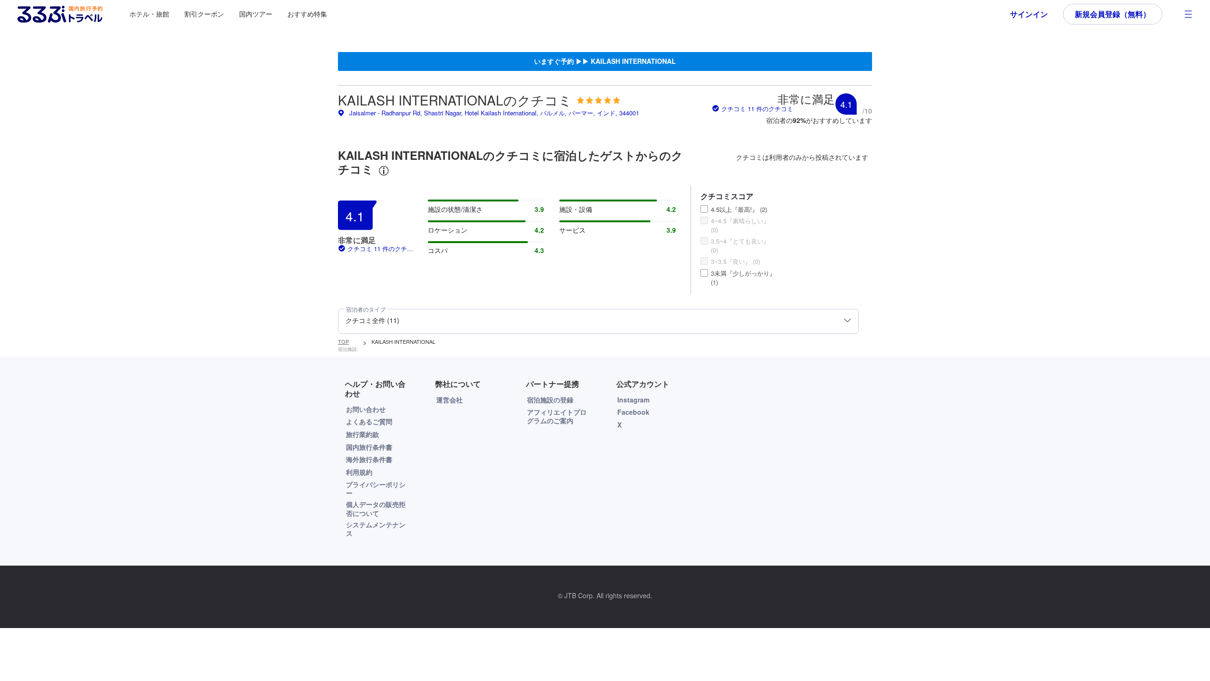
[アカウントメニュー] (1188, 14)
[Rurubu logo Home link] (60, 14)
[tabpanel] (605, 259)
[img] (599, 100)
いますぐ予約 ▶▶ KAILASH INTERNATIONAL (605, 61)
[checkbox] (704, 209)
